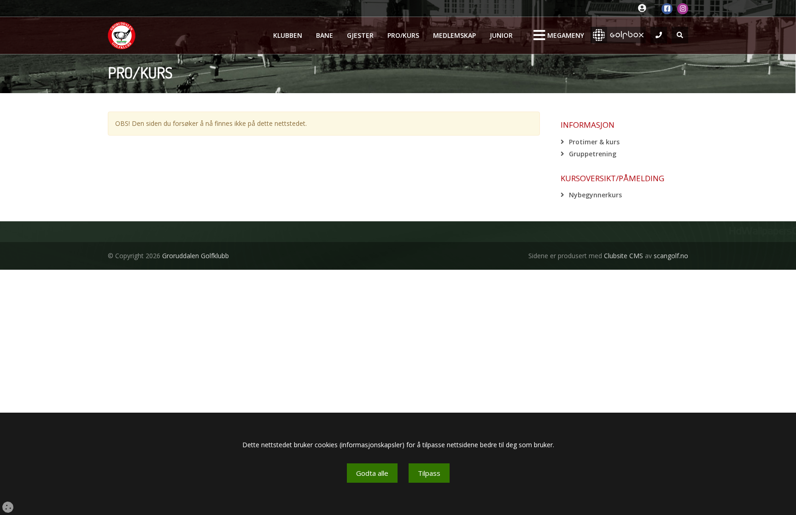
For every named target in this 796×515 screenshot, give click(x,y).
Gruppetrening (592, 153)
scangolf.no (671, 255)
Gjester (360, 35)
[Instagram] (682, 8)
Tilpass (429, 473)
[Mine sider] (644, 8)
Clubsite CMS (623, 255)
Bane (324, 35)
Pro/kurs (403, 35)
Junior (501, 35)
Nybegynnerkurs (595, 194)
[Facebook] (667, 8)
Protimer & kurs (594, 141)
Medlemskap (454, 35)
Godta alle (372, 473)
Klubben (287, 35)
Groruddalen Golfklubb (195, 255)
